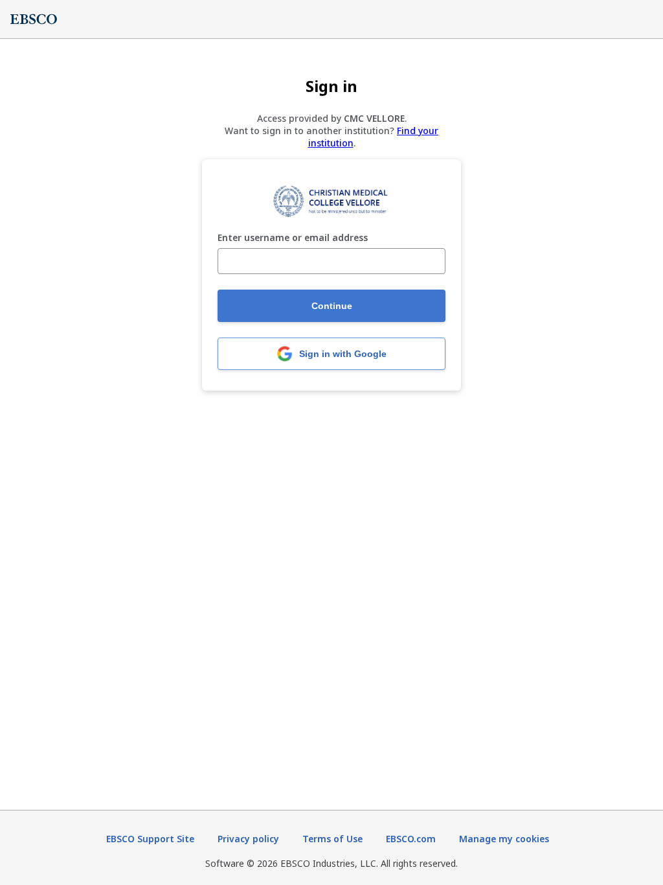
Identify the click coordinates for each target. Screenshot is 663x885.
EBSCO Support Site (150, 839)
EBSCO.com (411, 839)
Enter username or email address (293, 238)
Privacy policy (248, 839)
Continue (331, 306)
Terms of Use (332, 839)
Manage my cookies (504, 839)
